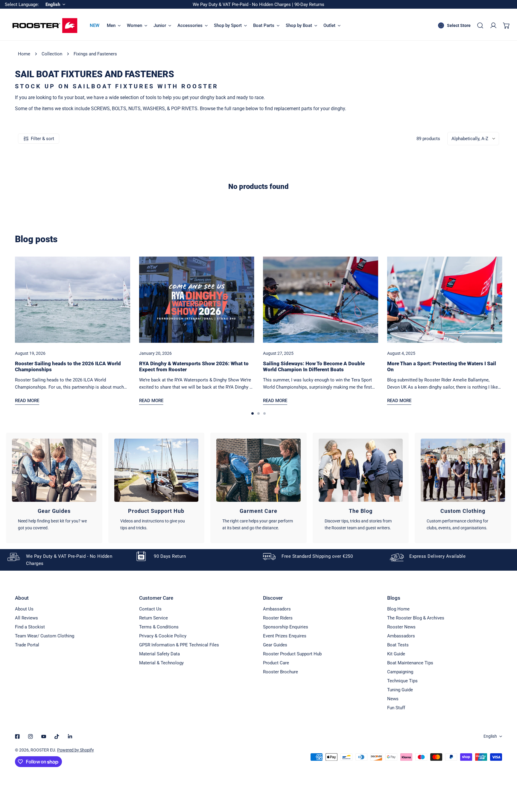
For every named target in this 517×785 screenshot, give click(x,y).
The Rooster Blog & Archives (415, 618)
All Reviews (26, 618)
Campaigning (400, 672)
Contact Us (150, 609)
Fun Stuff (396, 707)
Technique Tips (402, 681)
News (393, 698)
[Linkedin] (70, 736)
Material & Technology (161, 663)
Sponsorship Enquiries (285, 627)
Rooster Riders (278, 618)
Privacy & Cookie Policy (162, 636)
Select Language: (22, 4)
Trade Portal (27, 645)
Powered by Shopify (75, 750)
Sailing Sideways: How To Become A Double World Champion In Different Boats (314, 366)
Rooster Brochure (280, 672)
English (490, 736)
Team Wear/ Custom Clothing (44, 636)
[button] (506, 25)
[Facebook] (17, 736)
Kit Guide (396, 654)
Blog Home (398, 609)
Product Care (276, 663)
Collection (52, 54)
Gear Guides (275, 645)
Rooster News (401, 627)
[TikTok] (56, 736)
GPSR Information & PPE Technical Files (179, 645)
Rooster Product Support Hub (292, 654)
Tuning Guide (400, 689)
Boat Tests (398, 645)
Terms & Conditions (159, 627)
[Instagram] (30, 736)
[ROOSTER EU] (44, 25)
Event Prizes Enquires (284, 636)
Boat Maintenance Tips (410, 663)
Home (24, 54)
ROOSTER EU (43, 750)
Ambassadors (277, 609)
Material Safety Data (159, 654)
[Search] (480, 25)
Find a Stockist (30, 627)
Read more (27, 400)
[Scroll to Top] (506, 753)
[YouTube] (43, 736)
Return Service (153, 618)
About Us (24, 609)
